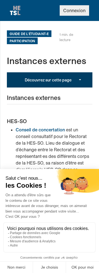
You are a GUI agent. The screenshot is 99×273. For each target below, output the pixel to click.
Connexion (74, 10)
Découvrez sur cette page (48, 80)
